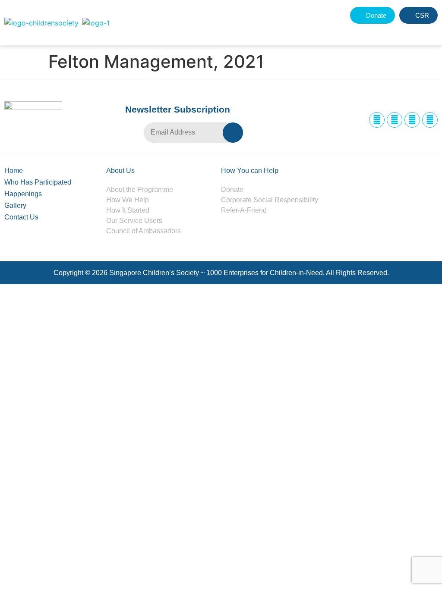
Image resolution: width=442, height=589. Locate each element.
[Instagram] (394, 120)
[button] (410, 31)
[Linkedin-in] (412, 120)
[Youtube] (430, 120)
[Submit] (233, 132)
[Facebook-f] (377, 120)
